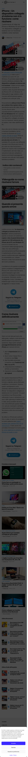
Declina (13, 747)
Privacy (15, 755)
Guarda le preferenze (13, 751)
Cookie (11, 755)
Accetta (13, 743)
